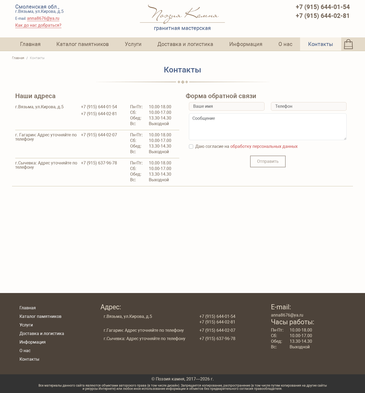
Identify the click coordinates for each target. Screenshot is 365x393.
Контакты (320, 44)
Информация (245, 44)
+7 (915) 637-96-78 (99, 163)
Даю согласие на (246, 146)
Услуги (133, 44)
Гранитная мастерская (182, 28)
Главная (30, 44)
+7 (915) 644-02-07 (99, 135)
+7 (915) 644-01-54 (323, 7)
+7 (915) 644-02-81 (323, 16)
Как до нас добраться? (38, 25)
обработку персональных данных (264, 146)
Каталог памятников (82, 44)
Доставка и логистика (185, 44)
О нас (285, 44)
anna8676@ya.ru (43, 18)
